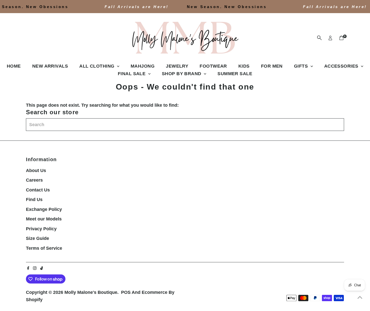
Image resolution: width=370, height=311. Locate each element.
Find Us (34, 199)
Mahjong (143, 66)
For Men (272, 66)
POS (126, 292)
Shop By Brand (182, 73)
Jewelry (177, 66)
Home (14, 66)
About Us (36, 170)
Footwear (213, 66)
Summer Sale (234, 73)
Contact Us (38, 189)
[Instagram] (35, 268)
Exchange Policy (44, 209)
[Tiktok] (41, 268)
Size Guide (37, 238)
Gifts (301, 66)
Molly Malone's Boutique (90, 292)
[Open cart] (341, 38)
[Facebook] (28, 268)
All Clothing (97, 66)
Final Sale (132, 73)
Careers (34, 180)
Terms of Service (44, 248)
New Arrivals (50, 66)
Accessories (342, 66)
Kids (244, 66)
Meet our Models (44, 218)
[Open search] (319, 38)
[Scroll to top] (360, 297)
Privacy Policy (41, 228)
